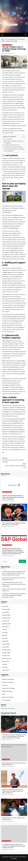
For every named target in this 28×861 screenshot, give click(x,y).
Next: (15, 465)
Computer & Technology (8, 688)
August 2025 (5, 626)
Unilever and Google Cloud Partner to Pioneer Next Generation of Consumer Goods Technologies (13, 497)
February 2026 (6, 609)
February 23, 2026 (10, 500)
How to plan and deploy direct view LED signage (13, 142)
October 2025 (5, 621)
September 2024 (6, 658)
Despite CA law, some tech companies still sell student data (14, 589)
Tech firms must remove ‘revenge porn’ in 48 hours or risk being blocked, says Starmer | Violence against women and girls (13, 573)
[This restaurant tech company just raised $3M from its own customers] (14, 512)
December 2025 (6, 615)
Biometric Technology (8, 679)
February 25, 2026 (10, 821)
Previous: (13, 460)
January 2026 (5, 612)
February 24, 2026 (10, 849)
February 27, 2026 (10, 794)
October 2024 (5, 655)
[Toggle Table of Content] (22, 136)
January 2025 (5, 647)
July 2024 (4, 664)
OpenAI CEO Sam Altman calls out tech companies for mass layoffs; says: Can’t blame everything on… (14, 584)
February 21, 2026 (10, 555)
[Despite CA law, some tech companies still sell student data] (14, 807)
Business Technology (7, 44)
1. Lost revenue (8, 139)
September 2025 (6, 623)
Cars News (5, 685)
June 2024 (4, 667)
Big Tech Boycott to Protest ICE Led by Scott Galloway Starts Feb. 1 (14, 578)
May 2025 (4, 635)
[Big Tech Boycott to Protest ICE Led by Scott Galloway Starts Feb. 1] (14, 752)
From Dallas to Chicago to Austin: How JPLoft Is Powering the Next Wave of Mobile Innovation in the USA (14, 595)
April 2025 (5, 638)
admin (4, 53)
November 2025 (6, 618)
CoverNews (22, 856)
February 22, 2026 (10, 526)
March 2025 (5, 641)
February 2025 (6, 644)
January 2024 (5, 670)
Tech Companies (6, 700)
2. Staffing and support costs (12, 145)
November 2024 (6, 652)
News (3, 694)
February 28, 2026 (10, 766)
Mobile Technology (7, 691)
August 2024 (5, 661)
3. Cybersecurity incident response (13, 147)
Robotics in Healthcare (8, 697)
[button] (2, 34)
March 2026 (5, 606)
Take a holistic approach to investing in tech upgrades (14, 150)
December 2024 (6, 649)
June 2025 (4, 632)
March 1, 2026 (10, 739)
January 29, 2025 (11, 53)
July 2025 (4, 629)
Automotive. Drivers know (7, 708)
